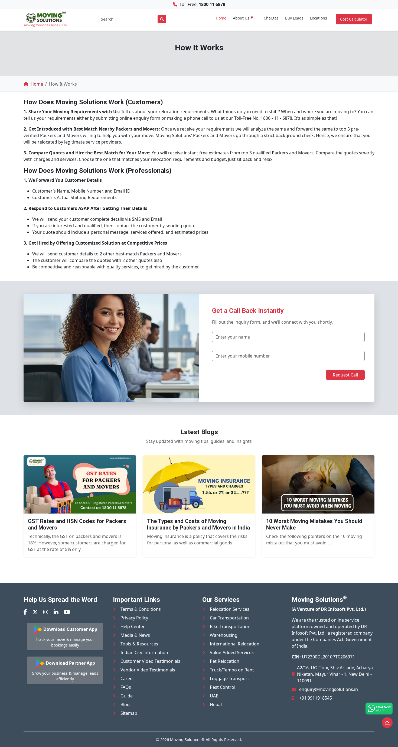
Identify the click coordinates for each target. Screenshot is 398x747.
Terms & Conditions (140, 609)
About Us (241, 18)
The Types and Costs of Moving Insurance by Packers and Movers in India (198, 524)
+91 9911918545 (315, 698)
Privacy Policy (134, 618)
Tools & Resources (139, 644)
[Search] (162, 19)
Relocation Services (229, 609)
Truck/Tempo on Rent (232, 670)
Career (127, 678)
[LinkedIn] (56, 612)
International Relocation (234, 644)
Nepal (216, 704)
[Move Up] (387, 722)
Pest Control (222, 687)
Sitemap (128, 713)
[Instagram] (45, 612)
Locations (318, 18)
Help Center (132, 626)
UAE (214, 696)
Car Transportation (229, 618)
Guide (126, 696)
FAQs (125, 687)
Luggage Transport (229, 678)
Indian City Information (144, 652)
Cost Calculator (353, 19)
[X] (35, 612)
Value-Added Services (232, 652)
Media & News (135, 635)
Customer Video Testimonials (150, 661)
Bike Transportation (230, 626)
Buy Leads (294, 18)
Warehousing (223, 635)
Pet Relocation (224, 661)
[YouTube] (67, 612)
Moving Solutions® (187, 739)
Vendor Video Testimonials (147, 670)
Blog (125, 704)
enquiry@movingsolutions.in (328, 689)
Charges (271, 18)
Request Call (345, 375)
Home (221, 18)
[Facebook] (25, 612)
